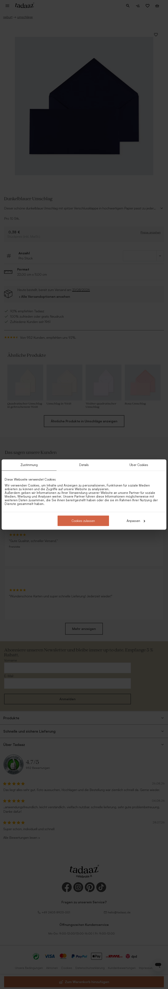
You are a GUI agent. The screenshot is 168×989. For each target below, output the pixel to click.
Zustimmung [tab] (29, 465)
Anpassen (133, 521)
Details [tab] (84, 465)
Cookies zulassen (83, 521)
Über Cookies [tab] (138, 465)
